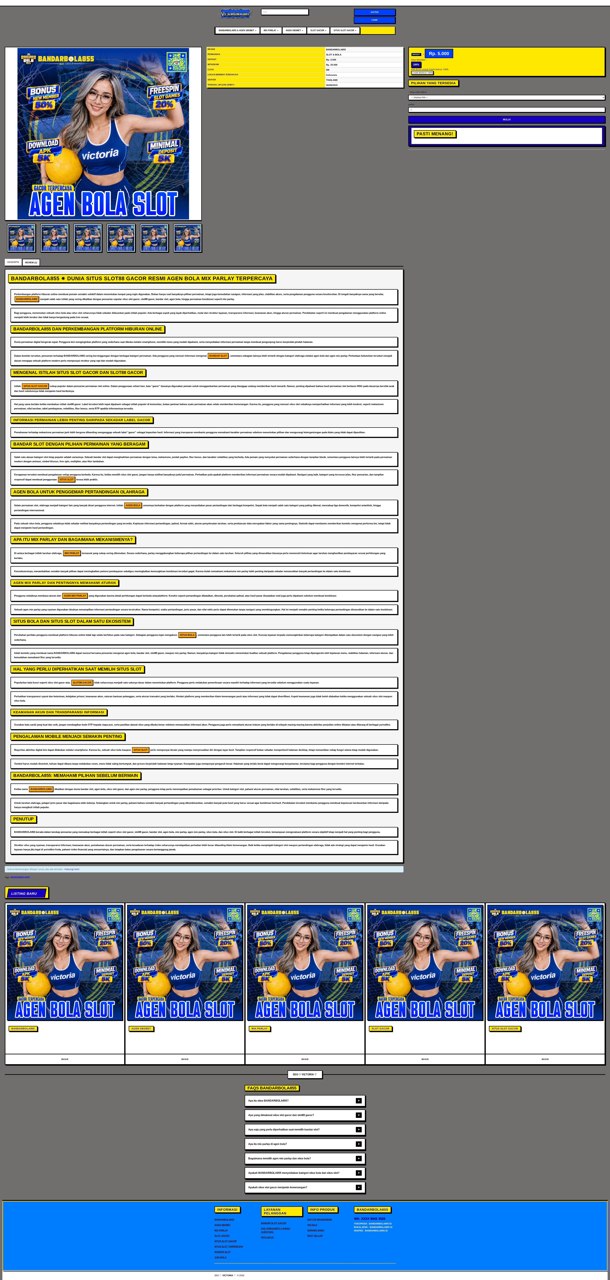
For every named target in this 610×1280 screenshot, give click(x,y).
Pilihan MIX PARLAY (418, 92)
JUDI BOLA (220, 1257)
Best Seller (315, 1235)
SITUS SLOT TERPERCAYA (228, 1246)
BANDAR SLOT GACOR (273, 1223)
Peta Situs (267, 1237)
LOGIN (374, 20)
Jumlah (411, 104)
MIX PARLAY (270, 30)
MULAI (507, 119)
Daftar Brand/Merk (319, 1219)
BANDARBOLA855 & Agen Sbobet (237, 30)
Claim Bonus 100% (422, 72)
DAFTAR (375, 12)
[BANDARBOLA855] (103, 134)
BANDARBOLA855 (23, 1028)
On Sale (312, 1225)
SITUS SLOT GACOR (344, 30)
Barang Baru (315, 1230)
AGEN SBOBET (294, 30)
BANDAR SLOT (222, 1252)
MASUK (64, 1059)
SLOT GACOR (317, 30)
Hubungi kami (71, 869)
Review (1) (31, 262)
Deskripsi (13, 262)
